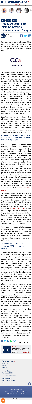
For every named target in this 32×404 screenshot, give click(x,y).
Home (3, 20)
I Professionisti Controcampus (23, 16)
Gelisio (4, 5)
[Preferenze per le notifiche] (3, 400)
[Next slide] (31, 10)
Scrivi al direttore (6, 371)
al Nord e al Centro (17, 208)
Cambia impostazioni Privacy (11, 399)
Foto (3, 382)
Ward (19, 5)
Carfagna (11, 5)
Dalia (26, 5)
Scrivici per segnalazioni (9, 375)
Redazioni (5, 363)
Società (17, 4)
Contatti (4, 365)
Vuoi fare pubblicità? (8, 373)
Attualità (9, 20)
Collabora (4, 367)
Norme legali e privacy (8, 380)
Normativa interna (7, 378)
